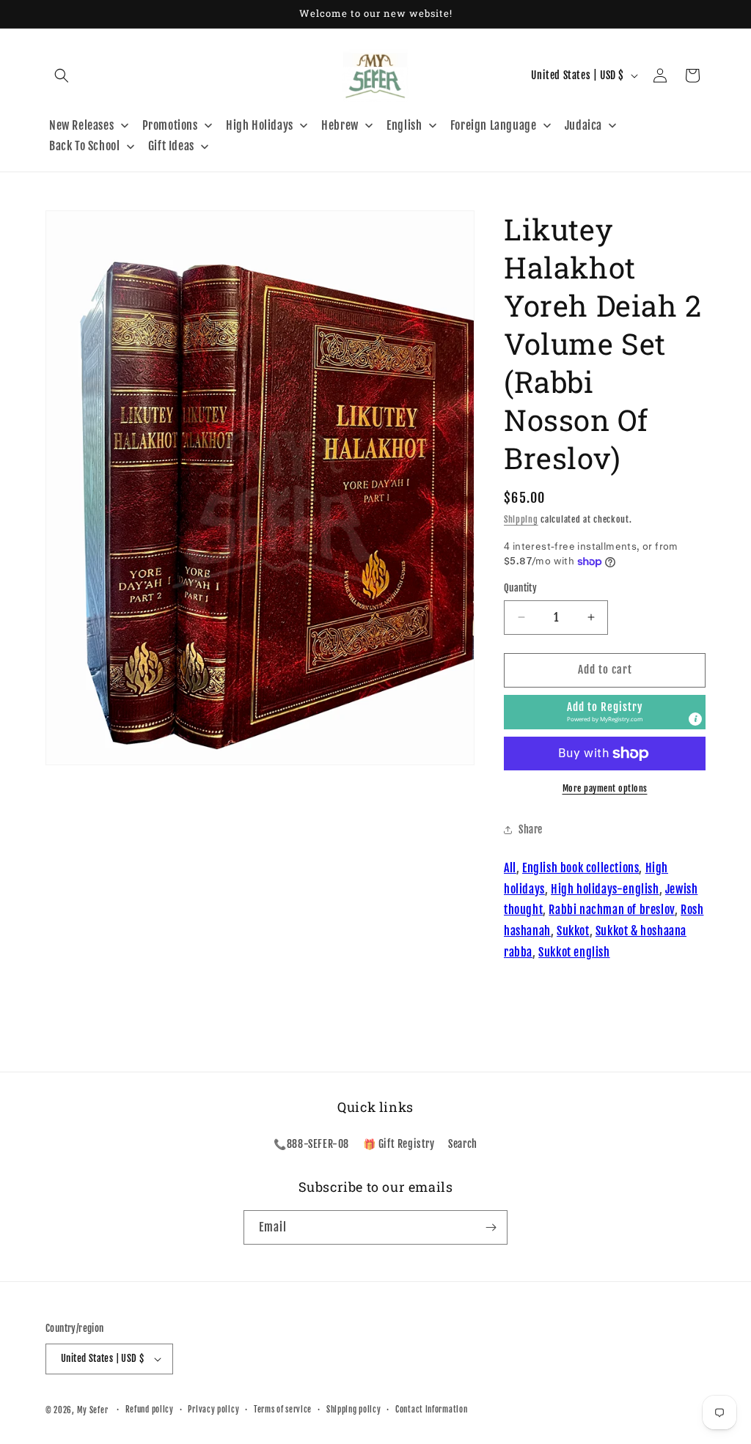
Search (462, 1144)
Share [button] (531, 829)
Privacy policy (213, 1409)
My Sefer (93, 1410)
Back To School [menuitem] (84, 146)
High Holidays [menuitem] (259, 125)
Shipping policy (353, 1409)
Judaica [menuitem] (583, 125)
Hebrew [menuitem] (340, 125)
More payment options (605, 788)
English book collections (580, 868)
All (510, 868)
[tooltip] (695, 719)
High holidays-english (605, 889)
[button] (61, 75)
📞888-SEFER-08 (311, 1144)
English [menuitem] (404, 125)
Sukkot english (573, 952)
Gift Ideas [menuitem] (171, 146)
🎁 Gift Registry (399, 1144)
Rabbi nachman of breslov (611, 909)
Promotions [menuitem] (170, 125)
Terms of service (283, 1409)
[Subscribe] (491, 1227)
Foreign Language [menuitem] (493, 125)
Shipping (521, 519)
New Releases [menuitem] (81, 125)
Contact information (431, 1409)
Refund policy (149, 1409)
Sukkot (573, 931)
